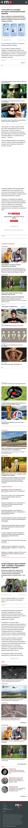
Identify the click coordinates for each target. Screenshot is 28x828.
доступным (4, 192)
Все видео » (23, 722)
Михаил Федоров (8, 230)
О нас (4, 803)
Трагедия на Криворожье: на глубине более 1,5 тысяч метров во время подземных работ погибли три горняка (13, 504)
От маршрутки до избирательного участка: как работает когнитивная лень (17, 772)
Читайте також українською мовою (22, 40)
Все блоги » (24, 796)
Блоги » (3, 766)
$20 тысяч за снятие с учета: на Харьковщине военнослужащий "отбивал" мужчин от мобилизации (12, 497)
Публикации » (5, 725)
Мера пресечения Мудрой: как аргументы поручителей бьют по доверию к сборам (16, 780)
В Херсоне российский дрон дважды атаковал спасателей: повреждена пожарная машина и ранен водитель (13, 527)
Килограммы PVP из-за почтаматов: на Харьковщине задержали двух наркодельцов (13, 490)
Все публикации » (22, 764)
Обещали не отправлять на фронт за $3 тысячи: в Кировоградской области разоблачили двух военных (13, 554)
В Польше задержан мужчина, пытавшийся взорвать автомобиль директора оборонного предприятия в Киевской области (12, 534)
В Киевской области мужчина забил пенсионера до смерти (13, 541)
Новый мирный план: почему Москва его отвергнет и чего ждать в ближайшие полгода (17, 789)
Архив (4, 811)
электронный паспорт (18, 230)
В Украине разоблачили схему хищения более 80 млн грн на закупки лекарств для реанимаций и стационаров (13, 519)
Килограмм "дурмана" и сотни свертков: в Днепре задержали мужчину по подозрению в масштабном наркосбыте (13, 512)
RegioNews (14, 43)
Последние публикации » (8, 243)
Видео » (3, 661)
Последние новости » (7, 486)
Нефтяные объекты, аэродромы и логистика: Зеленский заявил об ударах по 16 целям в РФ (13, 547)
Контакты (5, 806)
